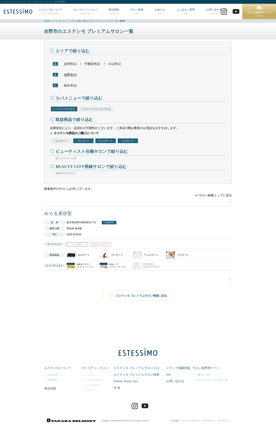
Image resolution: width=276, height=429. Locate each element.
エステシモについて (50, 11)
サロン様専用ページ (259, 14)
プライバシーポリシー (190, 421)
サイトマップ (224, 421)
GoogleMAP (109, 222)
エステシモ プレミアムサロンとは (136, 368)
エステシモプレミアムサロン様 (211, 380)
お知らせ (160, 11)
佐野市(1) (70, 74)
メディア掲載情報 (178, 368)
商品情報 (114, 11)
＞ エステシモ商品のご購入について (74, 133)
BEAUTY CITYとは (66, 173)
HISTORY (52, 380)
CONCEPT (53, 375)
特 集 (117, 387)
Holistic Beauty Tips (126, 381)
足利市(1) (70, 63)
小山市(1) (114, 63)
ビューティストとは (67, 158)
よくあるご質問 (185, 11)
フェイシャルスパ (94, 380)
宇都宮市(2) (92, 63)
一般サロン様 (202, 375)
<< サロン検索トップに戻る (213, 195)
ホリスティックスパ (85, 11)
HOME (47, 21)
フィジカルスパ (93, 385)
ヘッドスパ (90, 375)
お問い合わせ (214, 11)
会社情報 (175, 421)
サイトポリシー (209, 421)
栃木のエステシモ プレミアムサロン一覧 (100, 21)
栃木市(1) (70, 85)
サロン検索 (136, 11)
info (168, 374)
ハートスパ (90, 390)
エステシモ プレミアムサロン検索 (66, 21)
